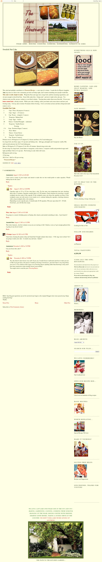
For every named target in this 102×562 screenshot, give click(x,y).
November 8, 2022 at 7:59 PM (22, 258)
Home (36, 303)
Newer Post (6, 303)
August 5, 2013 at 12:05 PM (22, 189)
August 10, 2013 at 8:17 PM (20, 234)
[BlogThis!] (16, 163)
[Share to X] (17, 163)
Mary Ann (9, 212)
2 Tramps (9, 234)
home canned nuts (8, 101)
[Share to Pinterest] (20, 163)
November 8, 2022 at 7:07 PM (21, 246)
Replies (10, 186)
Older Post (67, 303)
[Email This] (14, 163)
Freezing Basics (33, 268)
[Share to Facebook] (18, 163)
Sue (11, 189)
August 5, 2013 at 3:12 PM (22, 222)
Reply (7, 182)
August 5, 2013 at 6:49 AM (21, 175)
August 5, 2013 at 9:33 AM (20, 212)
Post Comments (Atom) (17, 307)
